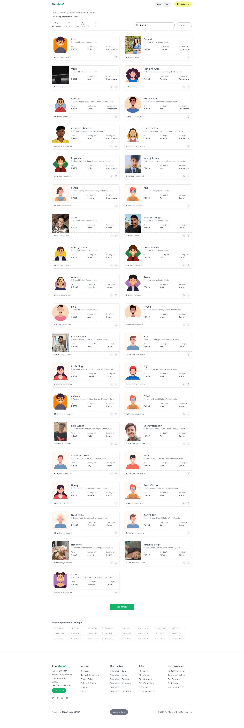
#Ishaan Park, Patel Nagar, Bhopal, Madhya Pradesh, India (161, 628)
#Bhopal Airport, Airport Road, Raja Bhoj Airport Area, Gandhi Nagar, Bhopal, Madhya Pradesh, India (178, 639)
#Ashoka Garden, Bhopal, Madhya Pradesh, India (77, 633)
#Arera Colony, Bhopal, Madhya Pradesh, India (60, 639)
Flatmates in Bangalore (120, 683)
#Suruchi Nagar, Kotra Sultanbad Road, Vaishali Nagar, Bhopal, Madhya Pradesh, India (94, 628)
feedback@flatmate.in (62, 685)
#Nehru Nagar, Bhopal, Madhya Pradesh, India (94, 639)
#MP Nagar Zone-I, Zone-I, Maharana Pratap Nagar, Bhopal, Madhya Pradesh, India (127, 633)
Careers (84, 687)
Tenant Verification (176, 675)
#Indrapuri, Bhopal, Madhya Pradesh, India (111, 628)
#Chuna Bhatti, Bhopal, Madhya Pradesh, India (111, 639)
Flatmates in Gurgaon (120, 679)
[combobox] (154, 25)
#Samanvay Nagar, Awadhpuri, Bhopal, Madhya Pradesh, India (144, 628)
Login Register (163, 4)
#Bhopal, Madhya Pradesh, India (60, 628)
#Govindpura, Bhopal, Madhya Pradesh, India (111, 633)
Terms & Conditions (90, 675)
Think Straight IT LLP (71, 712)
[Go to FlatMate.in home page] (58, 4)
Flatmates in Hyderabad (121, 691)
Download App (183, 4)
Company (85, 671)
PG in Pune (144, 687)
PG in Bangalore (146, 683)
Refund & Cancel (88, 683)
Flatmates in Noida (118, 675)
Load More (122, 606)
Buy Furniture (174, 679)
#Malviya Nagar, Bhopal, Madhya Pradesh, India (94, 633)
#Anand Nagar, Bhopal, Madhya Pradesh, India (127, 639)
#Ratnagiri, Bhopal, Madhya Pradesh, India (127, 628)
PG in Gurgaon (145, 679)
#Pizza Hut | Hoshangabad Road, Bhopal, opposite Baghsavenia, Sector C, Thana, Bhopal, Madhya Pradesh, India (144, 639)
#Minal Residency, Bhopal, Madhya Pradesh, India (77, 628)
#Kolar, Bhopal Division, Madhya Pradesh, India (161, 639)
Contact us (59, 690)
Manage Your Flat (176, 687)
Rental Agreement (176, 671)
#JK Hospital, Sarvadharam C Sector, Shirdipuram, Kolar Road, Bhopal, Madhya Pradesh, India (178, 628)
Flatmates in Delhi (118, 671)
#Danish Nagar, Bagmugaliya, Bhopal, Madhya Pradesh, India (60, 633)
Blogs (83, 691)
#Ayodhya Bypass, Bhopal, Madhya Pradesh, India (77, 639)
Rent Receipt (173, 683)
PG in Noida (144, 675)
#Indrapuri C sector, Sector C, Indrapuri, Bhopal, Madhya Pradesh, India (178, 633)
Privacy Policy (87, 679)
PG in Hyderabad (146, 691)
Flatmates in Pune (118, 687)
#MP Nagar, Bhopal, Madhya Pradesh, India (144, 633)
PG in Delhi (143, 671)
